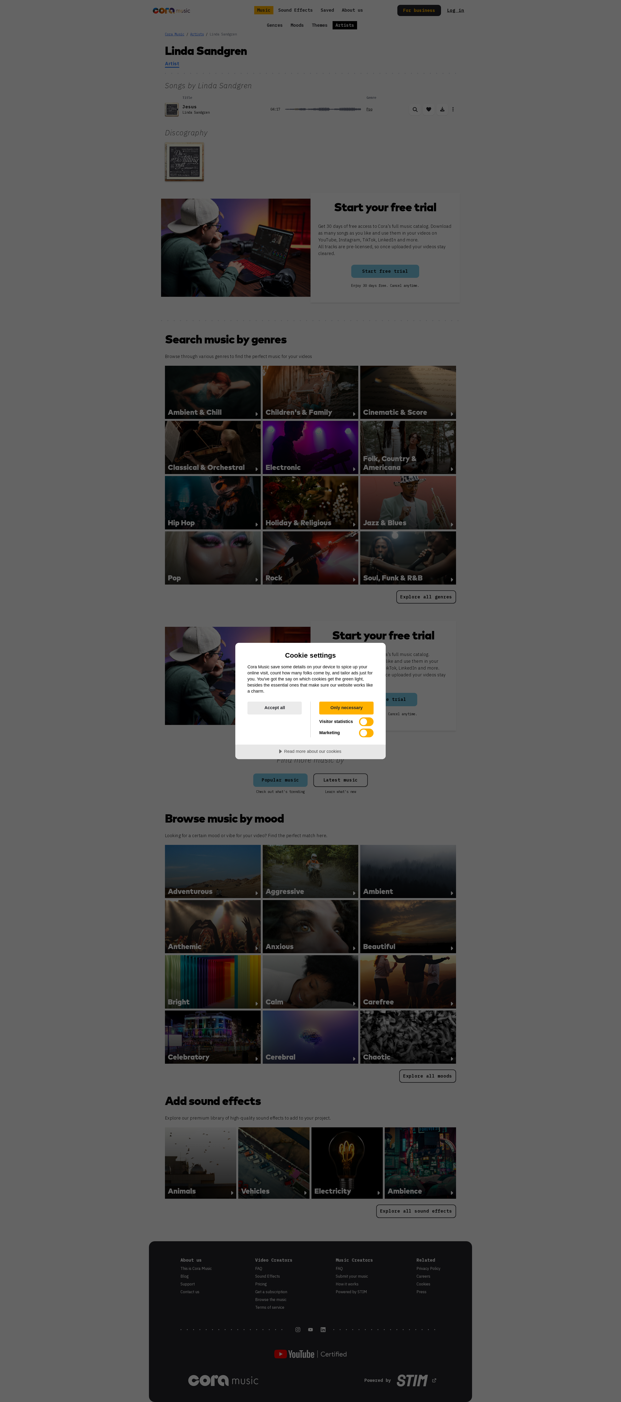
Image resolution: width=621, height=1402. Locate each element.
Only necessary (346, 707)
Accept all (274, 707)
